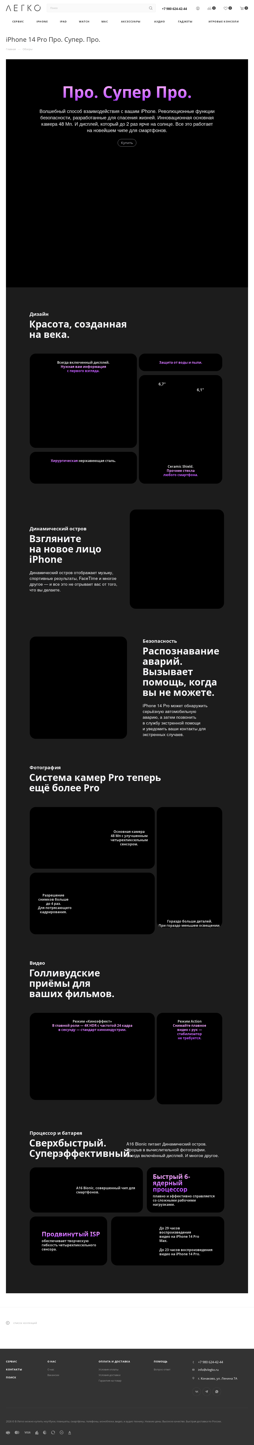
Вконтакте (196, 1391)
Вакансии (53, 1375)
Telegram (206, 1391)
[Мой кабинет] (198, 8)
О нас (51, 1361)
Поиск (11, 1377)
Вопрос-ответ (162, 1369)
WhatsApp (217, 1391)
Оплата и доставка (114, 1361)
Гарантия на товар (110, 1380)
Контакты (14, 1369)
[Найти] (151, 8)
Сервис (11, 1361)
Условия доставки (109, 1375)
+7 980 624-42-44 (174, 9)
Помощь (160, 1361)
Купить (127, 142)
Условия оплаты (108, 1369)
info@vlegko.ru (208, 1370)
